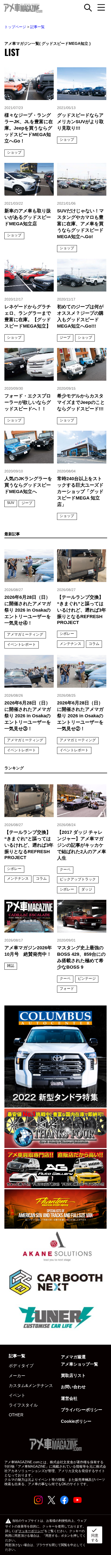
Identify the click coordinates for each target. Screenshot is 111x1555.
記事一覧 (37, 27)
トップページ (15, 27)
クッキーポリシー (31, 1531)
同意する (94, 1534)
